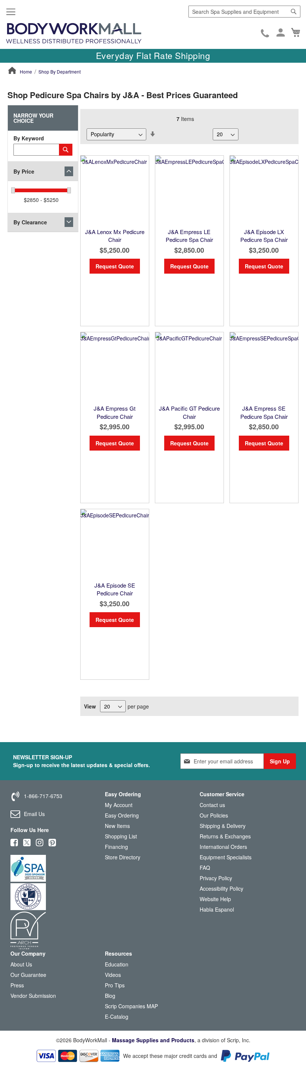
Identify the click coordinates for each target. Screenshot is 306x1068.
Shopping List (121, 836)
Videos (113, 974)
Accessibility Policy (221, 888)
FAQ (205, 867)
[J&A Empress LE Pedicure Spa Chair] (189, 190)
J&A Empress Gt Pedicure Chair (114, 412)
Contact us (212, 805)
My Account (118, 805)
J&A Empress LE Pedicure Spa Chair (189, 235)
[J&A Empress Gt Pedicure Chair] (115, 366)
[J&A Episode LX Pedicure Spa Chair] (264, 190)
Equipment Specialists (226, 857)
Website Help (215, 899)
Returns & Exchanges (225, 836)
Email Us (34, 814)
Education (116, 964)
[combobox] (244, 12)
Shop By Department (59, 71)
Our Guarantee (28, 974)
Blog (110, 995)
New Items (117, 825)
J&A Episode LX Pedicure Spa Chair (264, 235)
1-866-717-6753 (265, 34)
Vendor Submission (33, 995)
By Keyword (28, 138)
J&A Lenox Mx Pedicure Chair (114, 235)
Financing (116, 846)
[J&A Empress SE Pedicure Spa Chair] (264, 366)
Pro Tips (115, 985)
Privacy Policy (216, 878)
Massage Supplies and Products (153, 1040)
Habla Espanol (217, 909)
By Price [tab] (23, 171)
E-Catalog (116, 1018)
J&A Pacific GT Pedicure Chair (189, 412)
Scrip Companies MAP (131, 1006)
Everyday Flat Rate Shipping (153, 56)
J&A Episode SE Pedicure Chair (114, 589)
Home (26, 71)
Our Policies (214, 815)
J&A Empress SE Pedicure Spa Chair (264, 412)
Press (17, 985)
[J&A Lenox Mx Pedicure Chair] (115, 190)
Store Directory (122, 857)
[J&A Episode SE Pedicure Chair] (115, 543)
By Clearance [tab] (30, 222)
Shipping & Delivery (223, 825)
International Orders (223, 846)
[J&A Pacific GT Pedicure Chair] (189, 366)
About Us (21, 964)
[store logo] (74, 33)
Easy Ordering (122, 815)
